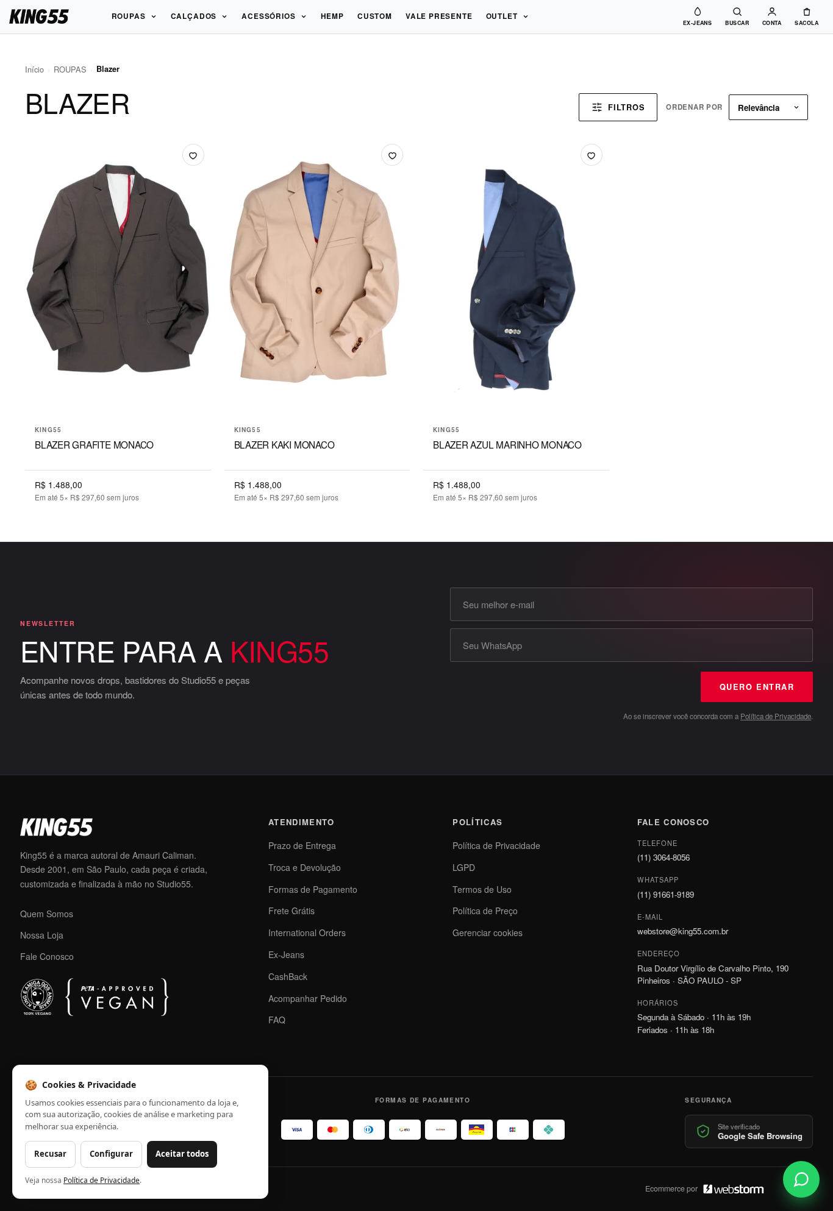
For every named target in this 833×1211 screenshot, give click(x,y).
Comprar (118, 398)
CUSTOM (374, 16)
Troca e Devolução (304, 867)
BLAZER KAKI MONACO (284, 444)
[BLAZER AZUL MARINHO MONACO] (516, 276)
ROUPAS (129, 16)
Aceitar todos (182, 1153)
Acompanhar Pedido (307, 998)
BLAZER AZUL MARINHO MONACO (507, 444)
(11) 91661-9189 (665, 894)
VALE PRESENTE (439, 16)
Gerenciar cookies (487, 932)
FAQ (276, 1020)
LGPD (463, 867)
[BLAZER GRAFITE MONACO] (118, 276)
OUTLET (502, 16)
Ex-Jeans (286, 954)
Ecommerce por (671, 1188)
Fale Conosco (47, 956)
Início (34, 69)
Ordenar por (694, 107)
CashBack (287, 976)
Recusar (50, 1153)
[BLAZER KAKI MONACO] (317, 276)
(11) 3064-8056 (663, 857)
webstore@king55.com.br (682, 931)
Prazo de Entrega (302, 845)
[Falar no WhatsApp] (801, 1179)
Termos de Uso (482, 889)
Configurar (111, 1153)
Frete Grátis (291, 910)
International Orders (307, 932)
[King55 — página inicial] (39, 16)
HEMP (332, 16)
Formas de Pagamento (312, 889)
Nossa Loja (41, 935)
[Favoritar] (193, 155)
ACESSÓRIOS (268, 16)
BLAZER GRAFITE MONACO (94, 444)
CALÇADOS (194, 16)
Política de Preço (485, 910)
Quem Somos (46, 913)
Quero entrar (757, 686)
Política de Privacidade (775, 716)
